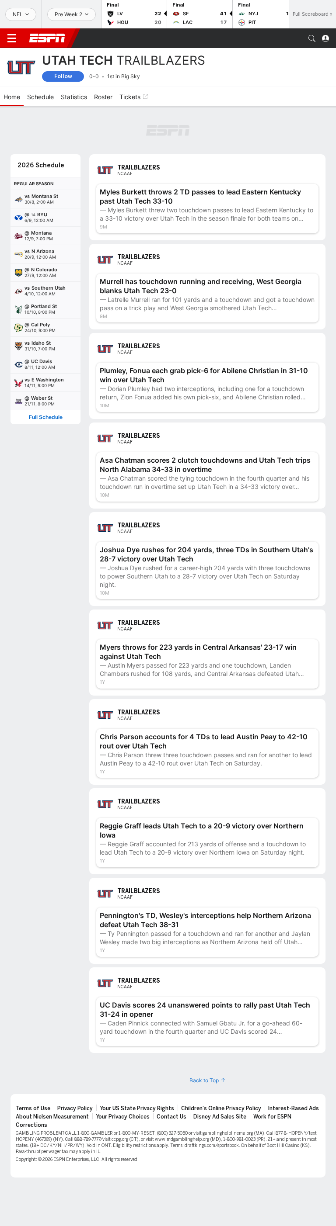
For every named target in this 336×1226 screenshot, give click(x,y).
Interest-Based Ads (293, 1108)
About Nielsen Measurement (52, 1117)
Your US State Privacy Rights (137, 1108)
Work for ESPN (272, 1117)
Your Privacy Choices (123, 1117)
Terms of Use (33, 1108)
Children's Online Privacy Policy (221, 1108)
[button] (311, 38)
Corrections (31, 1125)
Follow (63, 76)
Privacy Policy (75, 1108)
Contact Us (171, 1117)
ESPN (47, 38)
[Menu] (12, 38)
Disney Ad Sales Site (219, 1117)
